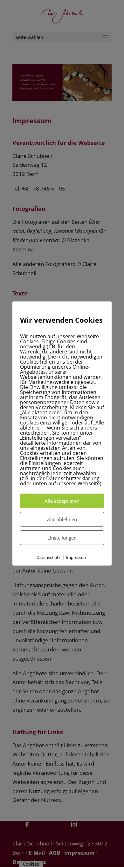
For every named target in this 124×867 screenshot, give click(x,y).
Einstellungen (62, 537)
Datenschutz (48, 557)
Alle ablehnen (62, 519)
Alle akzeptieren (62, 501)
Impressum (76, 557)
